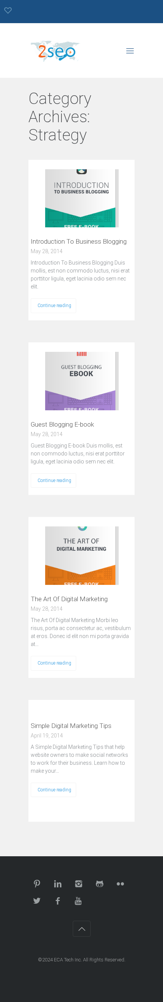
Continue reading (54, 305)
